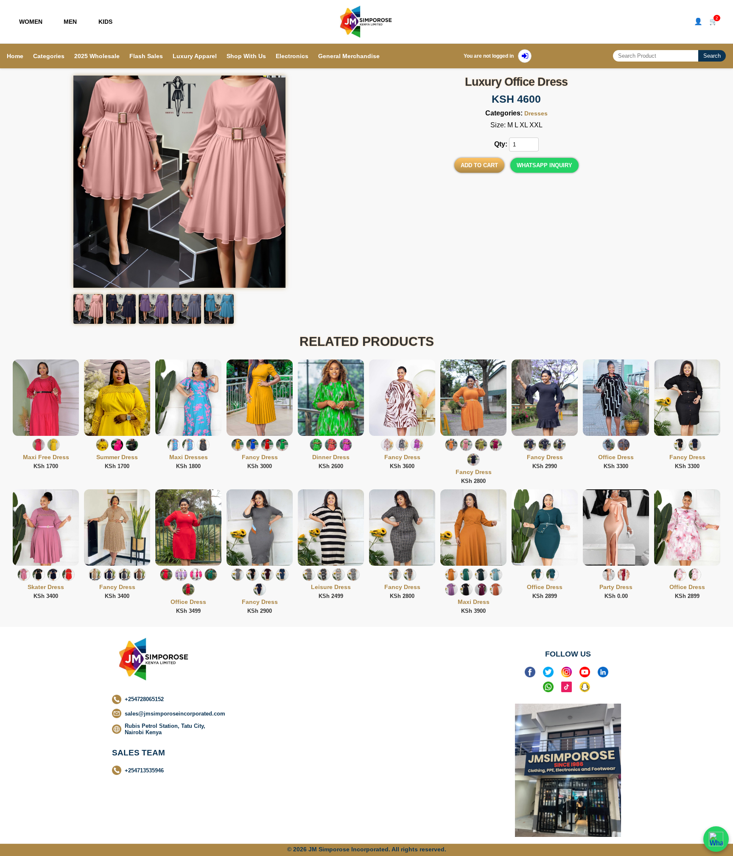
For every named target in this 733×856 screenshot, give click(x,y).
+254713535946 (144, 770)
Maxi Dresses (188, 457)
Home (15, 56)
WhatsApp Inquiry (544, 165)
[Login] (525, 56)
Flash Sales (146, 56)
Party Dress (615, 587)
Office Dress (616, 457)
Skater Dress (46, 587)
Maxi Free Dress (46, 457)
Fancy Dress (260, 457)
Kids (105, 21)
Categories (48, 56)
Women (30, 21)
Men (70, 21)
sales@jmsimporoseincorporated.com (175, 713)
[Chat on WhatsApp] (716, 839)
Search (712, 56)
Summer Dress (117, 457)
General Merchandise (349, 56)
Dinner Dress (331, 457)
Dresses (536, 113)
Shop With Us (246, 56)
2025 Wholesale (97, 56)
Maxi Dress (474, 601)
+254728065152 (144, 699)
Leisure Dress (331, 587)
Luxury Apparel (195, 56)
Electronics (292, 56)
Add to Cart (479, 165)
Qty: (500, 144)
